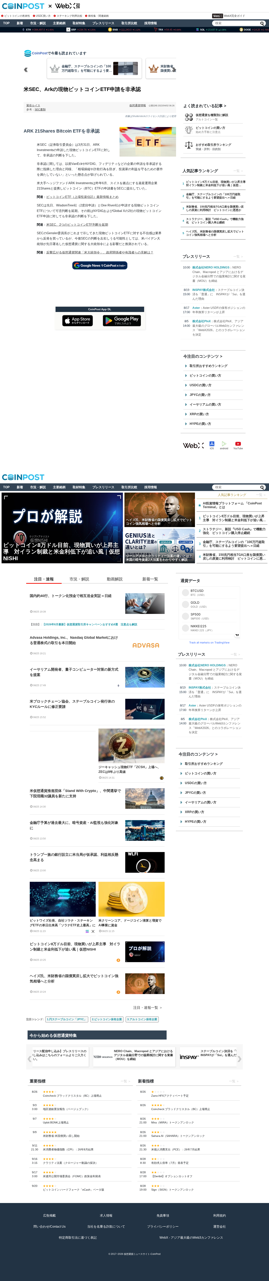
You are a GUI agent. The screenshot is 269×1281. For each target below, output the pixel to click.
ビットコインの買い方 (210, 127)
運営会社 (219, 1226)
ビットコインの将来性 (17, 15)
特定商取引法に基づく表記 (78, 1237)
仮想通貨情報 (137, 105)
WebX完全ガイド (234, 15)
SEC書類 (40, 109)
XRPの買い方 (199, 414)
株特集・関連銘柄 (98, 15)
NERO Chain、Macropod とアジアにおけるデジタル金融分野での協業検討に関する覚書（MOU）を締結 (57, 1055)
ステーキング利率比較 (69, 15)
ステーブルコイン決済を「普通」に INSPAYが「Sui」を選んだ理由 (218, 294)
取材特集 (79, 23)
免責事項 (163, 1215)
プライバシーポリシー (163, 1226)
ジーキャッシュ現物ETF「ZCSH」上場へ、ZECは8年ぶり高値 (129, 769)
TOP (6, 23)
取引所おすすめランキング (208, 366)
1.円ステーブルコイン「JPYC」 (67, 1019)
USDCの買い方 (200, 385)
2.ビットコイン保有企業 (107, 1019)
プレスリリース (103, 23)
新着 (20, 23)
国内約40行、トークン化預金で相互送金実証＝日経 (71, 596)
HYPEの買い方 (200, 423)
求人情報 (106, 1215)
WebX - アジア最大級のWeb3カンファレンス (191, 1237)
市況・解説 (38, 23)
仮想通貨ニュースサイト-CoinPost (142, 1254)
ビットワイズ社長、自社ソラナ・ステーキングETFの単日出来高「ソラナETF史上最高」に (63, 923)
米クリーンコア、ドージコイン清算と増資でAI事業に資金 (129, 923)
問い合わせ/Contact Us (49, 1226)
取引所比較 (129, 23)
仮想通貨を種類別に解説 (212, 115)
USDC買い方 (43, 15)
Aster (196, 307)
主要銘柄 (59, 23)
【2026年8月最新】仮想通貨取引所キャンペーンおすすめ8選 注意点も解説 (89, 624)
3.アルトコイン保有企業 (142, 1019)
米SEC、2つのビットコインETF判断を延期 (77, 224)
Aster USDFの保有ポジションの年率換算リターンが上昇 (230, 1053)
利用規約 (219, 1215)
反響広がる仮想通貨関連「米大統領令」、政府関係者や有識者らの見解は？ (99, 252)
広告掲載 (49, 1215)
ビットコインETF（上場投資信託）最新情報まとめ (82, 197)
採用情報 (150, 23)
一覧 (236, 171)
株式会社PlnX (201, 321)
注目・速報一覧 (145, 1008)
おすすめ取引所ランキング (213, 144)
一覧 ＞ (261, 495)
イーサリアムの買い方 (205, 404)
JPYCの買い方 (200, 394)
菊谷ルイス (33, 105)
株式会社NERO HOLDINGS (210, 267)
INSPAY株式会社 (203, 289)
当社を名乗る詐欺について (106, 1226)
